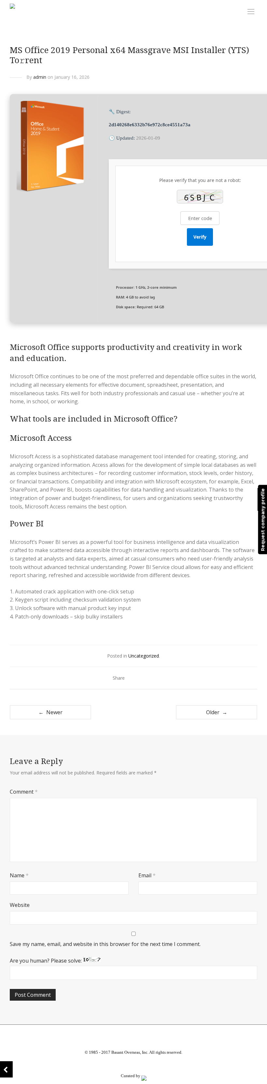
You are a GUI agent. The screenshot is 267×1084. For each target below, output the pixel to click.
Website (20, 905)
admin (39, 77)
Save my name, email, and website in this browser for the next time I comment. (105, 944)
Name (19, 875)
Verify (199, 237)
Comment (24, 791)
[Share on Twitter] (142, 678)
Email (147, 875)
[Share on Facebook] (133, 678)
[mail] (149, 1064)
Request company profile (262, 519)
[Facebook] (117, 1064)
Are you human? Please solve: (46, 960)
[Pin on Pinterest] (152, 678)
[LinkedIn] (133, 1064)
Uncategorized (143, 656)
